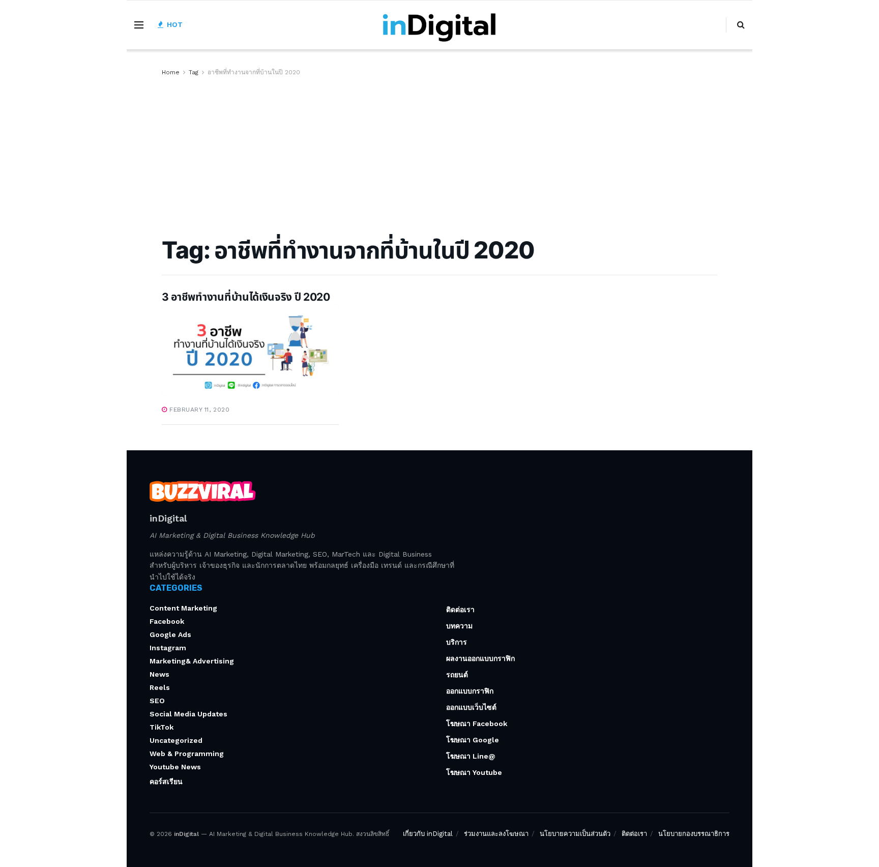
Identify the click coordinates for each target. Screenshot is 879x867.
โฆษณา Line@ (470, 756)
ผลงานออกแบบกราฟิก (480, 658)
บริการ (456, 642)
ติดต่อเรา (460, 609)
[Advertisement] (439, 154)
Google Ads (170, 634)
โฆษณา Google (472, 740)
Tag (193, 72)
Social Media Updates (188, 714)
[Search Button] (741, 25)
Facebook (167, 621)
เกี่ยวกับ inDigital (428, 833)
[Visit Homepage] (439, 25)
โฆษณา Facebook (476, 723)
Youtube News (175, 767)
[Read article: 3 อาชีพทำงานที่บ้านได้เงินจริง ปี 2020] (250, 350)
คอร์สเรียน (166, 781)
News (159, 674)
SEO (157, 701)
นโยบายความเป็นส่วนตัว (575, 833)
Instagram (168, 648)
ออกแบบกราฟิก (469, 691)
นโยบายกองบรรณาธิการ (693, 833)
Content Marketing (183, 608)
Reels (160, 687)
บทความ (459, 626)
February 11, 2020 (198, 409)
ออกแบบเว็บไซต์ (471, 707)
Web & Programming (187, 753)
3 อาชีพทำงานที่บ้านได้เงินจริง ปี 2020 (246, 297)
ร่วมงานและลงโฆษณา (496, 833)
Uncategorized (176, 740)
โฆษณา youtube (474, 772)
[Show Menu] (138, 24)
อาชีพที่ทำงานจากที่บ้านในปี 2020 (254, 72)
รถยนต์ (457, 675)
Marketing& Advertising (192, 661)
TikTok (161, 727)
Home (171, 72)
